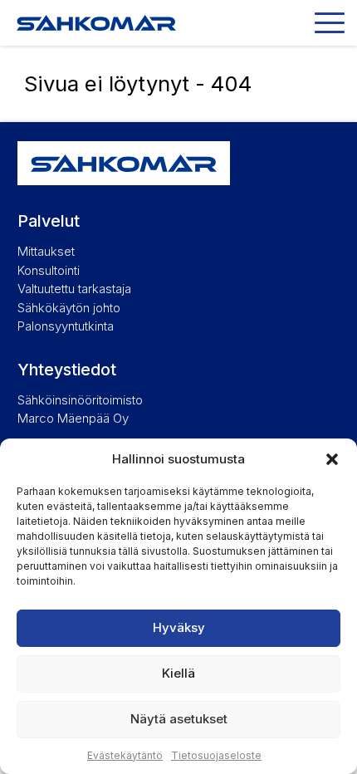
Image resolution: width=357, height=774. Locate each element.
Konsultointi (48, 270)
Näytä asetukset (178, 719)
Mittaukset (46, 251)
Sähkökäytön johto (68, 308)
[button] (332, 459)
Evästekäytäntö (125, 755)
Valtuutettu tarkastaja (74, 288)
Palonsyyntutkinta (65, 326)
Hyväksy (179, 627)
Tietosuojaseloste (216, 755)
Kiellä (178, 673)
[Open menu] (329, 23)
